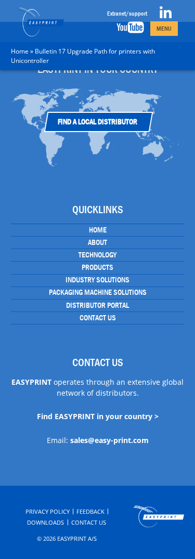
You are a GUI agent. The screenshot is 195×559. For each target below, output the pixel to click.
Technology (97, 255)
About (97, 242)
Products (97, 267)
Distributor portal (97, 305)
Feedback (90, 511)
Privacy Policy (47, 511)
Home (20, 51)
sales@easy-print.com (109, 440)
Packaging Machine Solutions (98, 292)
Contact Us (98, 318)
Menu (164, 28)
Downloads (45, 522)
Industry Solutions (97, 280)
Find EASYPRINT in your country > (98, 416)
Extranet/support (127, 13)
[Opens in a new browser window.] (166, 16)
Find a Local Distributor (97, 121)
